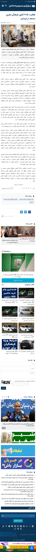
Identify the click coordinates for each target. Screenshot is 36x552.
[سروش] (12, 526)
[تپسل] (2, 251)
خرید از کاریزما (18, 280)
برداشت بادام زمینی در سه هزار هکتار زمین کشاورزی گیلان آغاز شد (17, 482)
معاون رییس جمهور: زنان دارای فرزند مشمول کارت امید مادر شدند (17, 499)
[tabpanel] (18, 414)
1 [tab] (8, 396)
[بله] (21, 526)
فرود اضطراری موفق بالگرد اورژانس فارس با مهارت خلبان (19, 475)
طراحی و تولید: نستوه (17, 540)
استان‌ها (21, 185)
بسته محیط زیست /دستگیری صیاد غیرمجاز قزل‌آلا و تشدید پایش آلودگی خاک (17, 495)
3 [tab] (4, 396)
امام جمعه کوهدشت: (12, 239)
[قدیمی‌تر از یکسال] (26, 231)
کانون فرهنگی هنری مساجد (10, 199)
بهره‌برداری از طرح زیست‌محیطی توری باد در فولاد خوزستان (18, 501)
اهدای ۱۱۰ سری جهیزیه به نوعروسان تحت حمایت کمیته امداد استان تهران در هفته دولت (18, 491)
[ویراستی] (9, 526)
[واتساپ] (15, 529)
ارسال (3, 388)
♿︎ (32, 547)
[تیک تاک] (3, 526)
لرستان (15, 185)
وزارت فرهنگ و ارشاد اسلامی (26, 199)
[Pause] (3, 270)
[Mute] (6, 270)
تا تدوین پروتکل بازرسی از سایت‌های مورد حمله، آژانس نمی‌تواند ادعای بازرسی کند (18, 425)
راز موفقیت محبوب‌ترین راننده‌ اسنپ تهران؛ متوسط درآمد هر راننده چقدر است (17, 478)
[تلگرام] (32, 526)
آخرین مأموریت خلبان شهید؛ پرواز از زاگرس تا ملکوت (20, 487)
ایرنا (20, 6)
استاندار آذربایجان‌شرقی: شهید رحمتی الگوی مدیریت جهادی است (17, 485)
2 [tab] (6, 396)
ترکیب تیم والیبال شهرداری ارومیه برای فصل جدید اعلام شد (19, 504)
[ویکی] (18, 529)
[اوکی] (21, 529)
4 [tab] (2, 396)
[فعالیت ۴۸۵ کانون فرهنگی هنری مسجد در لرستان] (18, 36)
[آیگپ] (18, 526)
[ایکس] (30, 526)
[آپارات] (24, 526)
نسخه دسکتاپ (18, 521)
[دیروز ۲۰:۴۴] (18, 410)
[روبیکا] (27, 526)
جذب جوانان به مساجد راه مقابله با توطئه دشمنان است (9, 241)
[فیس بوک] (6, 526)
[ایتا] (15, 526)
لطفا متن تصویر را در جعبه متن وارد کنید (25, 381)
